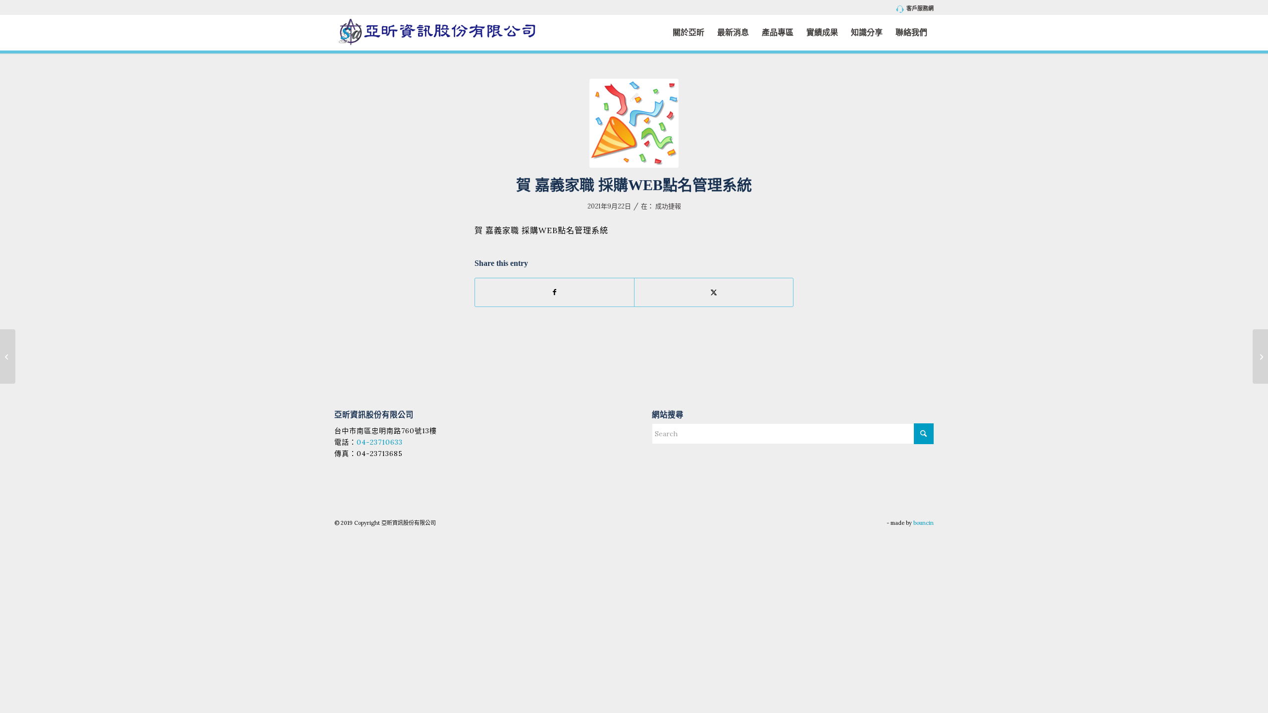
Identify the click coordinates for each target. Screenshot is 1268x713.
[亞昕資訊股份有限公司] (436, 32)
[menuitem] (912, 9)
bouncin (923, 522)
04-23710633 (380, 442)
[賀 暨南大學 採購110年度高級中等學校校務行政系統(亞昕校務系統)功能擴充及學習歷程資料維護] (7, 356)
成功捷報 (668, 206)
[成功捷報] (634, 123)
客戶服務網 (920, 8)
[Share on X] (713, 292)
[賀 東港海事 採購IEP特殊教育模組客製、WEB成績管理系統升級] (1260, 356)
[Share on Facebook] (554, 292)
